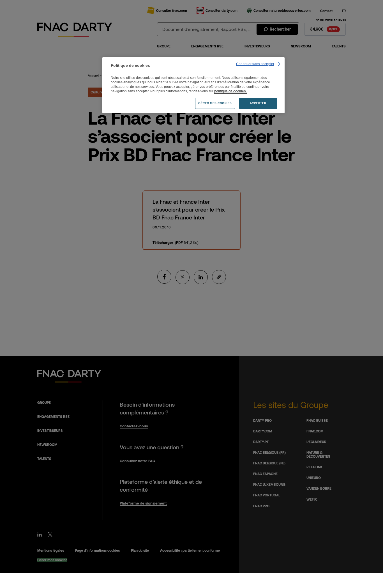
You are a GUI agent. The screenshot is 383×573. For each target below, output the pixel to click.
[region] (193, 85)
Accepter (258, 103)
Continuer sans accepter (255, 64)
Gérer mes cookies (215, 103)
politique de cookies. (230, 91)
